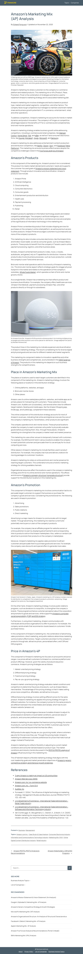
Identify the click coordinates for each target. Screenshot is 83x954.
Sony (51, 145)
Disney (46, 145)
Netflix (40, 145)
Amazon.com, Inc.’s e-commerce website (31, 782)
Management (30, 830)
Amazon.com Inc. (22, 834)
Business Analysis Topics (56, 951)
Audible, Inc (19, 789)
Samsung (54, 138)
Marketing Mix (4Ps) (56, 837)
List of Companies (41, 951)
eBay (37, 135)
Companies (75, 3)
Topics (66, 3)
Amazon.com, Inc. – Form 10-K (26, 785)
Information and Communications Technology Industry (29, 837)
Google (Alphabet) (26, 138)
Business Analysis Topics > (20, 880)
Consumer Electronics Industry (59, 834)
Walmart (62, 133)
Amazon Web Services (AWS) (26, 779)
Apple (36, 138)
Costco (14, 135)
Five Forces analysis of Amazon (51, 151)
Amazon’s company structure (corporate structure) (43, 475)
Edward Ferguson (20, 24)
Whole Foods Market (28, 272)
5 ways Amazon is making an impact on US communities (36, 775)
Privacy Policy (28, 951)
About (21, 951)
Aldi (29, 135)
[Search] (70, 868)
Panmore (11, 2)
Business (22, 830)
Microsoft (43, 138)
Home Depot (22, 135)
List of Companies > (18, 885)
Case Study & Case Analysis (38, 834)
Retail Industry (41, 840)
